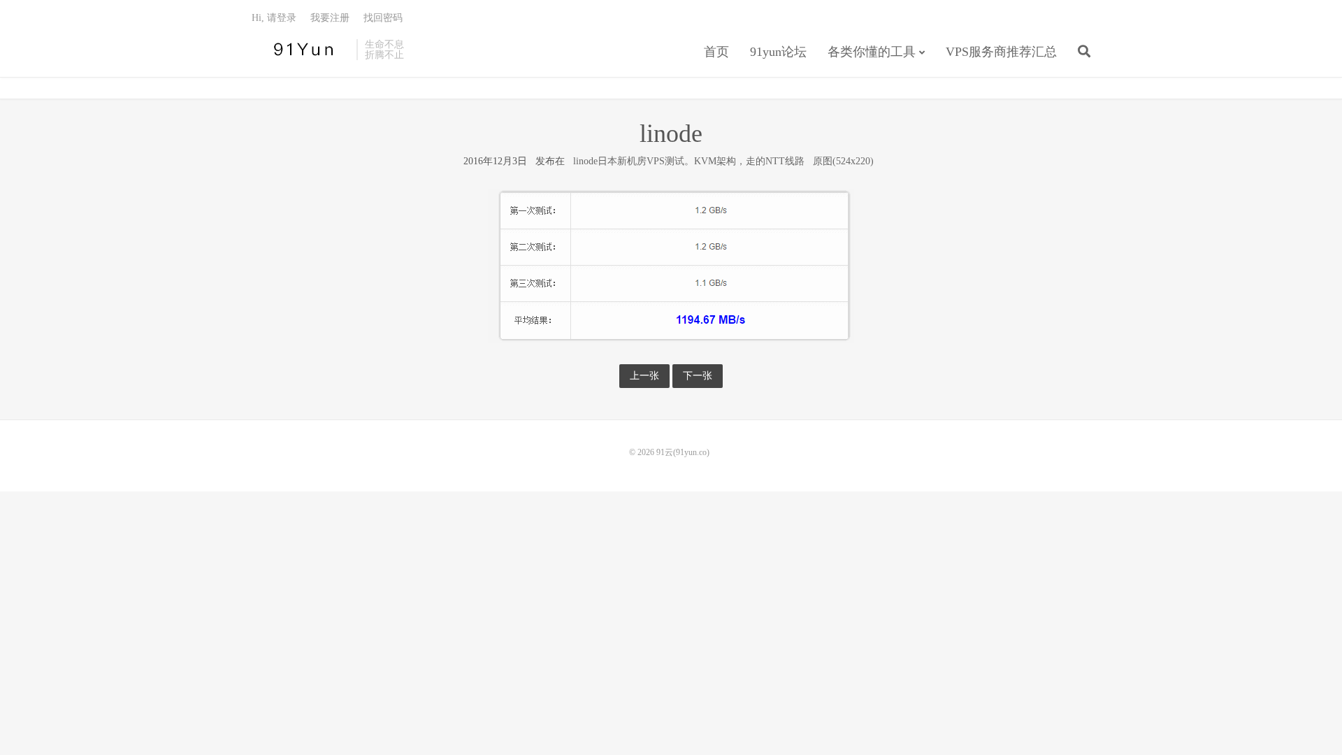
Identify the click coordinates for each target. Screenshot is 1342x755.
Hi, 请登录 (274, 18)
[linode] (671, 266)
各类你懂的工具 (872, 52)
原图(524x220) (843, 161)
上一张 (644, 376)
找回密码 (383, 18)
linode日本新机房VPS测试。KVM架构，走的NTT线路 (689, 161)
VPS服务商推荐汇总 (1001, 52)
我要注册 (329, 18)
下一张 (697, 376)
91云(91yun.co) (300, 49)
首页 (716, 52)
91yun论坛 (778, 52)
